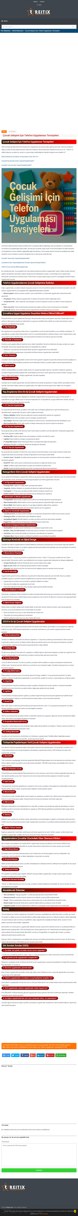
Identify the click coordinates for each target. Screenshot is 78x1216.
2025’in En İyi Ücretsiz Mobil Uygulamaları (15, 267)
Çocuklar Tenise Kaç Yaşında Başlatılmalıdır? (16, 258)
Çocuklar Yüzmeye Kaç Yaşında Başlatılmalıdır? (17, 165)
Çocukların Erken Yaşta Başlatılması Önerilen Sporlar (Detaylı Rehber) (24, 262)
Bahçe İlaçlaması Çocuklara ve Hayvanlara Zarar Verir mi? (20, 156)
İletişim (35, 1)
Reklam (42, 1)
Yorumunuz (5, 1142)
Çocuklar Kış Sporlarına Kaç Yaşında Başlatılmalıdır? (18, 161)
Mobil (4, 131)
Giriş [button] (40, 5)
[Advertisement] (39, 48)
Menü (5, 21)
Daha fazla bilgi (43, 1213)
